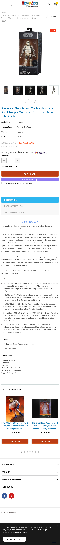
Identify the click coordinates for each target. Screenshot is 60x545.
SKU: (3, 137)
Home (3, 12)
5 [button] (32, 452)
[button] (30, 152)
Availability (6, 122)
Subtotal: (5, 166)
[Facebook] (4, 496)
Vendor (4, 132)
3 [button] (27, 452)
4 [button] (30, 452)
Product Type (6, 127)
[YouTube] (11, 496)
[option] (30, 54)
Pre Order (15, 441)
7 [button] (38, 452)
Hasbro (20, 132)
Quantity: (5, 155)
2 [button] (24, 452)
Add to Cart (30, 173)
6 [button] (35, 452)
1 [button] (21, 452)
